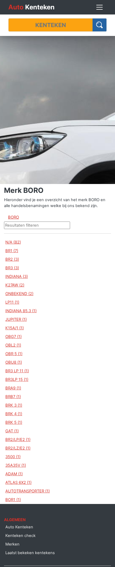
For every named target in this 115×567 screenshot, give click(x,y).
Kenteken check (20, 535)
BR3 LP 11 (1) (17, 371)
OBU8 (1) (13, 362)
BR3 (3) (12, 268)
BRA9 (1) (13, 388)
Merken (12, 544)
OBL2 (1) (13, 345)
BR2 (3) (12, 259)
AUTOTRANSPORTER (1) (27, 491)
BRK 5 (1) (13, 422)
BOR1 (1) (13, 499)
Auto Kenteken (19, 527)
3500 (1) (13, 456)
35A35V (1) (15, 465)
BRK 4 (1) (13, 413)
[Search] (100, 25)
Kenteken (31, 7)
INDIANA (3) (16, 276)
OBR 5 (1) (13, 353)
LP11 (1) (12, 302)
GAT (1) (12, 431)
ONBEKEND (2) (19, 293)
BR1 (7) (11, 250)
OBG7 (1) (13, 336)
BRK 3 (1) (13, 405)
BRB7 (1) (13, 396)
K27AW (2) (14, 285)
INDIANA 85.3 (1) (21, 310)
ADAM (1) (14, 474)
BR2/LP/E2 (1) (17, 439)
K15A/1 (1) (14, 328)
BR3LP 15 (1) (16, 379)
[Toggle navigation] (99, 7)
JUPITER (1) (16, 319)
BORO (13, 217)
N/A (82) (13, 242)
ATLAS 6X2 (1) (18, 482)
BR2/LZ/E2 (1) (17, 448)
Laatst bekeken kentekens (30, 552)
